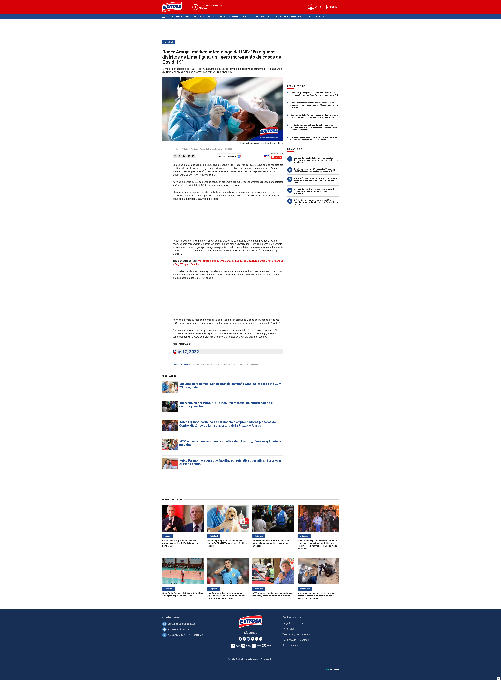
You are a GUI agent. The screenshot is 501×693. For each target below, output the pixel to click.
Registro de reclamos (294, 623)
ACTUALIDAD (198, 364)
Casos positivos (213, 364)
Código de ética (291, 617)
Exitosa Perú (281, 17)
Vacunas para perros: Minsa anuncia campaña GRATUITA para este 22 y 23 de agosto (230, 385)
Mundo (222, 17)
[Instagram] (252, 639)
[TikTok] (260, 639)
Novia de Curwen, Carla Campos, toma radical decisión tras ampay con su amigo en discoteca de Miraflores (316, 160)
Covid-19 (226, 364)
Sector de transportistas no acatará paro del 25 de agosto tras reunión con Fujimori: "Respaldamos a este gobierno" (314, 105)
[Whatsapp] (175, 156)
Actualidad (198, 17)
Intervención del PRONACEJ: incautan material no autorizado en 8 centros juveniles (226, 404)
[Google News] (256, 639)
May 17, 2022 (186, 351)
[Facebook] (184, 156)
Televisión (296, 17)
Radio (307, 17)
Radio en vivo (290, 645)
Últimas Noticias (180, 17)
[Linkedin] (188, 156)
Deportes (233, 17)
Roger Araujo (254, 364)
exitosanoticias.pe (178, 629)
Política (211, 17)
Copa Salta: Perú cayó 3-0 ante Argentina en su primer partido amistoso (182, 594)
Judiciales (246, 17)
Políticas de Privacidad (295, 639)
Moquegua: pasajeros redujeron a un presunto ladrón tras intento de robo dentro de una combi (316, 596)
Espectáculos (262, 17)
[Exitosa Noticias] (174, 7)
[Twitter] (179, 156)
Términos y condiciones (296, 634)
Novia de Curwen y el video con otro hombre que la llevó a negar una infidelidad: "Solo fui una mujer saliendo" (315, 180)
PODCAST (334, 7)
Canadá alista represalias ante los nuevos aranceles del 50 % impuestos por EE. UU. (181, 543)
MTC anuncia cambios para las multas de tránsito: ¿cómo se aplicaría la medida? (230, 443)
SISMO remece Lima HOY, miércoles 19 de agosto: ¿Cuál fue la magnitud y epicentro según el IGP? (315, 170)
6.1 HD (318, 7)
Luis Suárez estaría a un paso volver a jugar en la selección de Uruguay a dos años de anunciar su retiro (226, 596)
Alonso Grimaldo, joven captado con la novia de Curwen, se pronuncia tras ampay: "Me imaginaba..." (314, 191)
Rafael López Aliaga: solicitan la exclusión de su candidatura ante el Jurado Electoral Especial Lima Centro (316, 202)
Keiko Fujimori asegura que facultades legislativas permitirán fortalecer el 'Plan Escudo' (230, 462)
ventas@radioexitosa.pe (182, 623)
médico (243, 364)
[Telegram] (193, 156)
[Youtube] (248, 639)
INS (235, 364)
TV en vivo (288, 628)
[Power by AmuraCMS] (332, 669)
